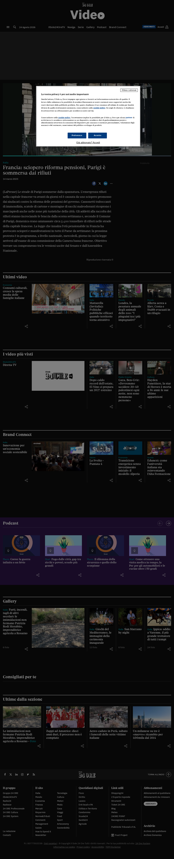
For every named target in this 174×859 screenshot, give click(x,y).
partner (129, 117)
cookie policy (99, 108)
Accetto (97, 135)
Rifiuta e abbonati (129, 90)
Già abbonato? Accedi (88, 142)
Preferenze (77, 135)
